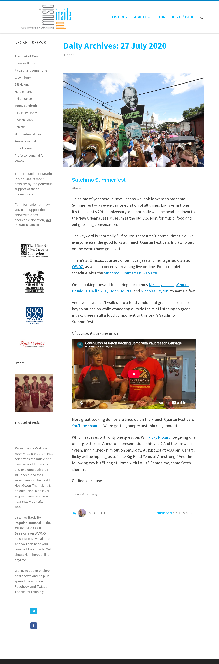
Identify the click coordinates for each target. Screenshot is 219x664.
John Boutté (121, 291)
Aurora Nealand (25, 141)
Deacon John (24, 120)
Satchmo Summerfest (99, 180)
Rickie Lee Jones (26, 113)
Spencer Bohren (26, 63)
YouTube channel (86, 425)
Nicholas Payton (154, 291)
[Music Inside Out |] (44, 16)
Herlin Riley (98, 291)
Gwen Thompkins (35, 485)
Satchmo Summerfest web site (130, 273)
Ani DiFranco (23, 99)
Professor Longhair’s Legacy (29, 157)
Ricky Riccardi (160, 437)
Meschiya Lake (161, 284)
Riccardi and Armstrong (31, 70)
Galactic (20, 127)
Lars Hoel (98, 513)
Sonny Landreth (26, 106)
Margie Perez (24, 92)
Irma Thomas (24, 148)
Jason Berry (23, 77)
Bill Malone (22, 84)
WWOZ (77, 266)
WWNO (40, 533)
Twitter (41, 586)
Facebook (22, 586)
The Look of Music (27, 56)
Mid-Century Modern (29, 134)
